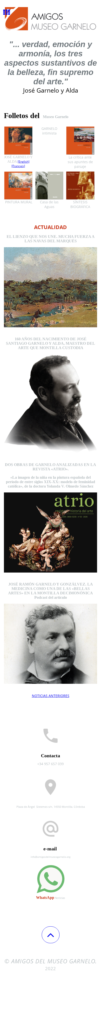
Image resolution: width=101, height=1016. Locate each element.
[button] (51, 934)
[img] (50, 18)
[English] (23, 161)
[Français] (18, 166)
